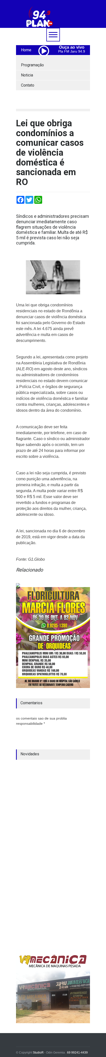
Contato (27, 85)
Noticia (27, 75)
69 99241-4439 (77, 1052)
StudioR (38, 1052)
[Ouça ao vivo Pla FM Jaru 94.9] (45, 61)
